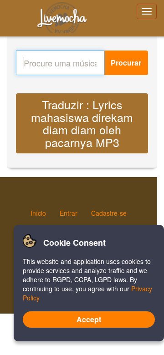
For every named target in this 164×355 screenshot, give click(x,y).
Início (38, 213)
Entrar (68, 213)
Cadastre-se (109, 213)
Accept (89, 319)
